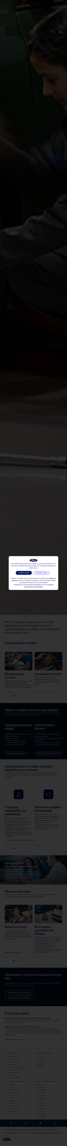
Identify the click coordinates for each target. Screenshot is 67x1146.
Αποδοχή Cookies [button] (23, 572)
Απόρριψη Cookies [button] (41, 572)
